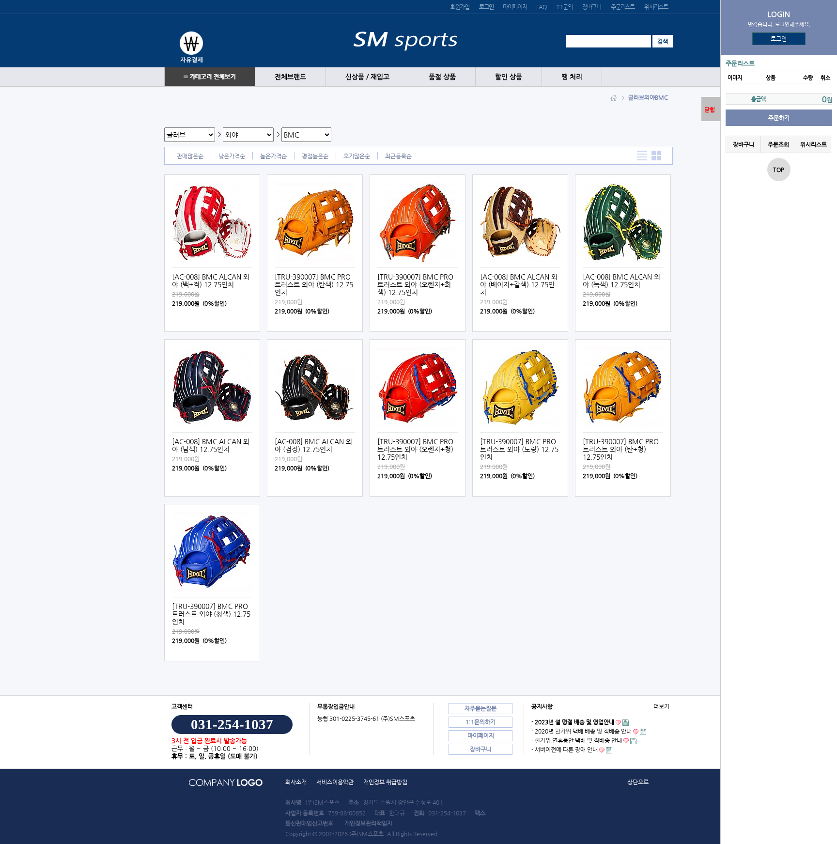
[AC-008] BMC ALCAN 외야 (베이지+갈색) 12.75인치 (519, 284)
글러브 (636, 97)
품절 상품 (442, 76)
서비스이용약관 (335, 782)
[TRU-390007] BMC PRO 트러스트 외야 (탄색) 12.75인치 (314, 284)
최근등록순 (398, 156)
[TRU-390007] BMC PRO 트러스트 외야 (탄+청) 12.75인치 (621, 449)
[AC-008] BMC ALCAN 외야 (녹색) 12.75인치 (621, 280)
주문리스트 (623, 6)
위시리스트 (656, 6)
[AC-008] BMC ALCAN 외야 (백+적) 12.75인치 (210, 280)
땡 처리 (571, 76)
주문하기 (779, 117)
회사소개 (296, 782)
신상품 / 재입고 (367, 76)
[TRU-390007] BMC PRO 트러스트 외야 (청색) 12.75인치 (211, 613)
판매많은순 (190, 156)
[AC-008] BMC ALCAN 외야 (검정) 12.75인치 (313, 445)
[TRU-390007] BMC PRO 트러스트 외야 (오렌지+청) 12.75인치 (415, 449)
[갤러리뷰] (657, 156)
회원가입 (459, 6)
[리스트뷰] (642, 156)
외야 (649, 97)
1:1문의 (564, 6)
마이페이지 (515, 6)
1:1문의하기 (480, 722)
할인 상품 (508, 76)
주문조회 (778, 144)
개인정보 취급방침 (385, 782)
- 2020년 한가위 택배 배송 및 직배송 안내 (581, 731)
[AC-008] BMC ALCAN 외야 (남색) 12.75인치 (210, 445)
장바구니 (591, 6)
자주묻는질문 (480, 708)
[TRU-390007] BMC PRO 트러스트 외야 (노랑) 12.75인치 (519, 449)
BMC (661, 97)
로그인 (779, 38)
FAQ (541, 6)
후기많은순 (356, 156)
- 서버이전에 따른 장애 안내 (564, 749)
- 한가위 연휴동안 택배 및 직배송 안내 (576, 740)
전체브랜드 (290, 76)
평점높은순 (315, 156)
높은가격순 (273, 156)
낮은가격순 (231, 156)
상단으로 (638, 782)
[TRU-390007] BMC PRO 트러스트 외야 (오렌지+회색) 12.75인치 (415, 284)
